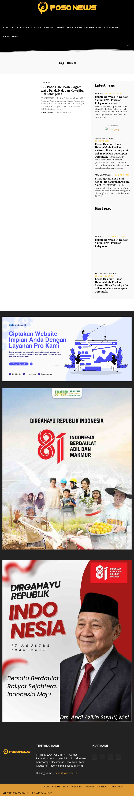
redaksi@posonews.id (65, 773)
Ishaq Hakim (47, 113)
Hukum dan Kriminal (104, 139)
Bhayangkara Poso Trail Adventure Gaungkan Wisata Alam (112, 181)
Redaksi (56, 786)
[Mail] (110, 757)
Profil (46, 786)
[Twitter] (122, 45)
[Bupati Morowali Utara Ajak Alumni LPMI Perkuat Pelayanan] (112, 223)
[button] (128, 45)
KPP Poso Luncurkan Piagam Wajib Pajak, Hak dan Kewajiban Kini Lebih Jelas (63, 90)
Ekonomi (46, 82)
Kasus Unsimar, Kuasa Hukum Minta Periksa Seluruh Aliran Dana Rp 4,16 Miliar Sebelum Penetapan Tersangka (111, 151)
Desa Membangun (103, 175)
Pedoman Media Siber (96, 786)
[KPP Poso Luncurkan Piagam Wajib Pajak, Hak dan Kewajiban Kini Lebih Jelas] (20, 94)
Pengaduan (76, 786)
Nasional (99, 93)
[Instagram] (117, 45)
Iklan (65, 786)
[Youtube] (118, 757)
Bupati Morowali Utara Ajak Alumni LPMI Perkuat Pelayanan (111, 100)
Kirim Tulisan (117, 786)
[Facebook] (112, 45)
